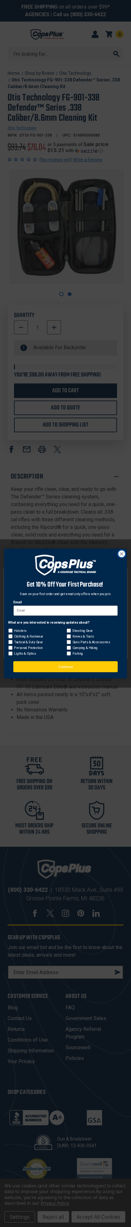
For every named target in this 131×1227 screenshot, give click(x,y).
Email (17, 602)
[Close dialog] (121, 554)
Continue (65, 667)
